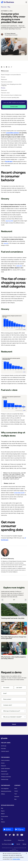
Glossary (3, 821)
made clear (19, 265)
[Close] (26, 853)
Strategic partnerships (6, 776)
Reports (2, 811)
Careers (16, 791)
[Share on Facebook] (1, 67)
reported (6, 243)
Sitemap (24, 844)
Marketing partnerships (6, 791)
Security (18, 844)
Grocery (3, 763)
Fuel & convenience (5, 760)
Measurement (4, 771)
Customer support (5, 751)
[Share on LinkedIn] (6, 67)
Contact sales (14, 106)
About (15, 788)
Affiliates (3, 794)
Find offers (3, 748)
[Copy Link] (11, 67)
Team (15, 793)
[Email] (9, 67)
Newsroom (16, 796)
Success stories (4, 816)
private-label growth (19, 492)
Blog (9, 6)
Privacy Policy (21, 840)
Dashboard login (4, 779)
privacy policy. (16, 859)
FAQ (2, 819)
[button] (26, 2)
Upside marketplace (5, 768)
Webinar (3, 813)
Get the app (3, 745)
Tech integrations (5, 788)
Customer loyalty (4, 773)
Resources (3, 6)
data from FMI (9, 220)
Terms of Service (7, 840)
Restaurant (3, 765)
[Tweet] (4, 67)
